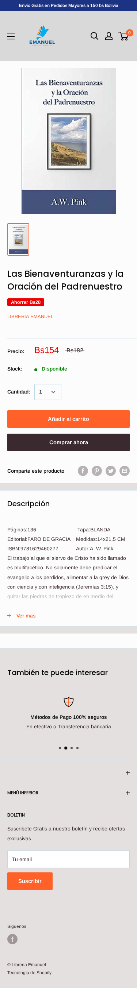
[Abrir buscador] (95, 36)
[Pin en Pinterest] (97, 471)
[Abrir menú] (11, 36)
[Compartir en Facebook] (83, 471)
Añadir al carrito (68, 419)
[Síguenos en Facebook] (12, 939)
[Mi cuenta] (109, 36)
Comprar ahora (68, 442)
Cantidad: (18, 392)
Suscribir (30, 881)
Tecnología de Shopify (29, 972)
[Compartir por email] (124, 471)
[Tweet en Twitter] (111, 471)
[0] (123, 36)
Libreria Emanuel (30, 316)
